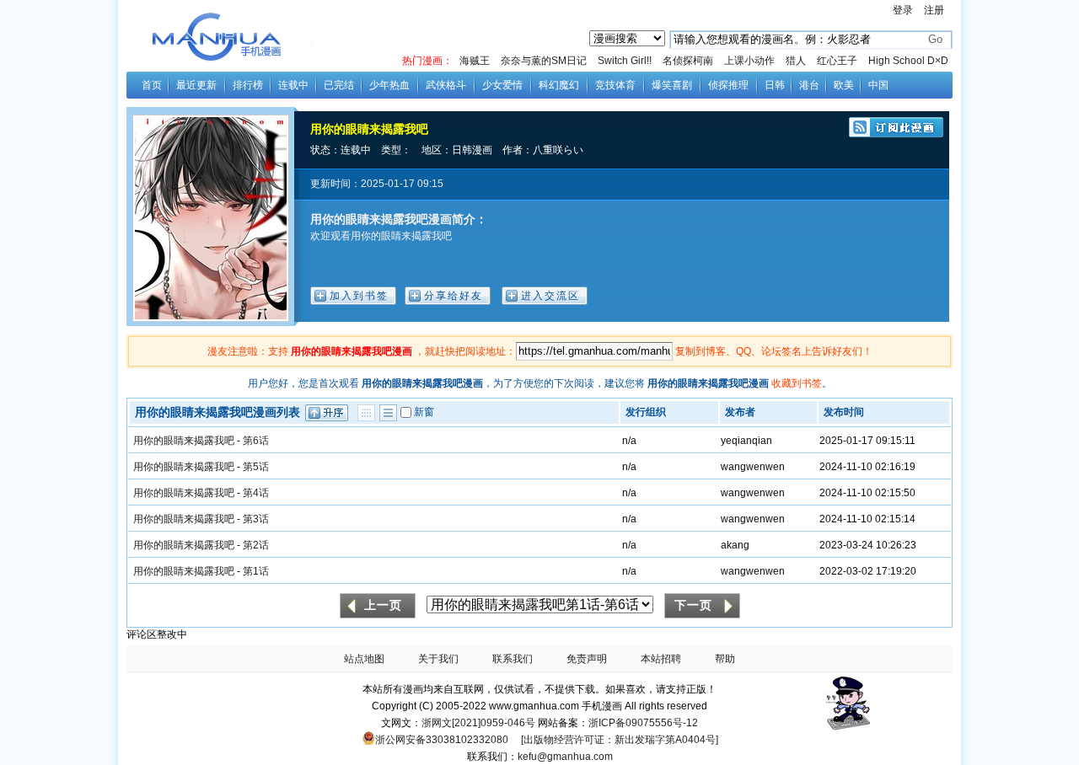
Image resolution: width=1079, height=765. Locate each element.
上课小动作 (749, 61)
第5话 (256, 467)
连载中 (293, 85)
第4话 (256, 493)
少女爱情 (502, 85)
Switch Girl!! (625, 61)
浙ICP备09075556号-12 (643, 723)
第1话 (256, 571)
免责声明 (586, 659)
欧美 (844, 85)
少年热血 (389, 85)
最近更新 (196, 85)
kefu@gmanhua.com (565, 756)
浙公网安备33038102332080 (442, 740)
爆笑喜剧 (672, 85)
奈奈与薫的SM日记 (544, 61)
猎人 (796, 61)
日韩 (775, 85)
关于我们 (438, 659)
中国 (878, 85)
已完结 (339, 85)
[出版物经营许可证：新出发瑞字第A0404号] (619, 740)
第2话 (256, 545)
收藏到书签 (796, 383)
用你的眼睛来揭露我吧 (369, 129)
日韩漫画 (472, 150)
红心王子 (837, 61)
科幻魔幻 (559, 85)
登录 (903, 10)
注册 (934, 10)
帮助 (725, 659)
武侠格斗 (446, 85)
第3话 (256, 519)
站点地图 (364, 659)
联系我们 (512, 659)
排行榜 (248, 85)
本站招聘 (661, 659)
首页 (152, 85)
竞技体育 (615, 85)
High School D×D (908, 61)
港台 (809, 85)
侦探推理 (728, 85)
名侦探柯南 (688, 61)
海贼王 (474, 61)
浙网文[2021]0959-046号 (478, 723)
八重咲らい (558, 150)
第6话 (256, 441)
